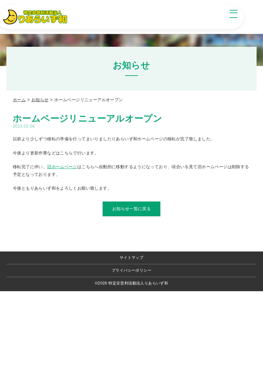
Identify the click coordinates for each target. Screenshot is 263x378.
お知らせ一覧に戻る (131, 208)
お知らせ (40, 99)
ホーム (19, 99)
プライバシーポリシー (131, 270)
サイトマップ (131, 257)
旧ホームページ (62, 166)
